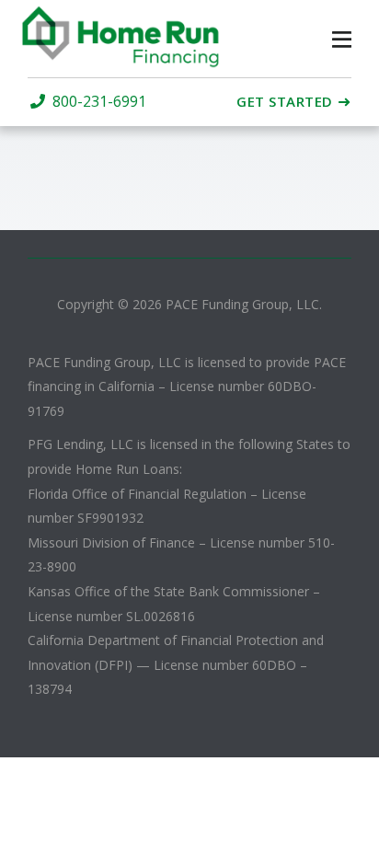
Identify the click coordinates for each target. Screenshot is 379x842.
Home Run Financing (136, 37)
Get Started (284, 102)
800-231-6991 (99, 102)
